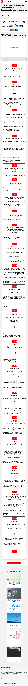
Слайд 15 (15, 365)
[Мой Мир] (17, 30)
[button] (25, 39)
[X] (15, 30)
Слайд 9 (14, 224)
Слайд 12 (15, 286)
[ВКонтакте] (11, 30)
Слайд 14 (15, 341)
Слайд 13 (15, 310)
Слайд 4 (14, 135)
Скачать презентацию (14, 562)
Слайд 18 (15, 438)
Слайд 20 (15, 492)
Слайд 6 (14, 179)
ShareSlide (8, 1)
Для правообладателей (6, 675)
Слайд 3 (14, 110)
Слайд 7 (14, 194)
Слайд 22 (15, 551)
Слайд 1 (14, 65)
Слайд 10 (15, 244)
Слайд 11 (15, 265)
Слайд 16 (15, 392)
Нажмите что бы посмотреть (9, 683)
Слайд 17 (15, 417)
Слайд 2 (14, 82)
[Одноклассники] (13, 30)
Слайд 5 (14, 165)
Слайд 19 (15, 467)
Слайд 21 (15, 518)
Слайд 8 (14, 211)
